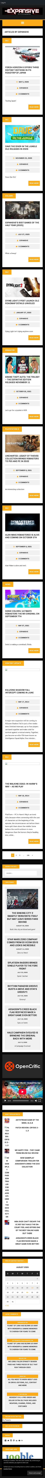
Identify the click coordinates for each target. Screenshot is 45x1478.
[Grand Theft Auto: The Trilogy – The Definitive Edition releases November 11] (22, 372)
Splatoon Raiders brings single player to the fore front (22, 965)
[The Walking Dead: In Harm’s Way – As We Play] (22, 779)
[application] (22, 1091)
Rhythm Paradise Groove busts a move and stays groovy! (23, 989)
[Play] (5, 1101)
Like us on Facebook (12, 1426)
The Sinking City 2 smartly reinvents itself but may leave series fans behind (22, 917)
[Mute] (36, 1101)
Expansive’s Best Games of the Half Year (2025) (22, 224)
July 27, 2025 (24, 234)
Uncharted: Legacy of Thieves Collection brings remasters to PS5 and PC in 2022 (22, 458)
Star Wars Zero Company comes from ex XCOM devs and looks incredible (22, 942)
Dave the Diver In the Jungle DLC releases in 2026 (21, 148)
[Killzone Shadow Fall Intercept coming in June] (22, 685)
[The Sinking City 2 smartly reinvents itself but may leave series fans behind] (22, 908)
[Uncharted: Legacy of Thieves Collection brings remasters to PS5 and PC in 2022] (22, 451)
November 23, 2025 (24, 158)
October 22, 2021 (23, 391)
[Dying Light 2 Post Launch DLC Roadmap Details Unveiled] (22, 295)
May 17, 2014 (23, 702)
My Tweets (6, 1420)
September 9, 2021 (24, 470)
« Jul (7, 1305)
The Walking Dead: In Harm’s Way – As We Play (21, 785)
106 (28, 855)
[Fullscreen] (40, 1101)
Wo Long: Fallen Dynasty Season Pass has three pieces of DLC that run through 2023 (23, 1364)
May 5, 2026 (24, 82)
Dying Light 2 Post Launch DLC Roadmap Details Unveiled (22, 302)
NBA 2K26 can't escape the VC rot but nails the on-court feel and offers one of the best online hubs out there (27, 1227)
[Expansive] (22, 11)
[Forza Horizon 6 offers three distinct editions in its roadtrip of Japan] (22, 62)
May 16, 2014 (23, 796)
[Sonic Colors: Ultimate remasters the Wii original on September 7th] (22, 606)
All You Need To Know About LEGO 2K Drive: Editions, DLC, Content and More (22, 1382)
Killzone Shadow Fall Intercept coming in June (19, 691)
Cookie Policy (8, 1469)
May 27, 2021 (23, 625)
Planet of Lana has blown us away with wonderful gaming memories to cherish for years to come (22, 1328)
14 (32, 1288)
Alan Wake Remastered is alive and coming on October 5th (22, 536)
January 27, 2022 (23, 312)
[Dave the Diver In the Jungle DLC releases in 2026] (22, 141)
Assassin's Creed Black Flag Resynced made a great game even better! (27, 1241)
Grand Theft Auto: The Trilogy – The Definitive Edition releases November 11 (22, 379)
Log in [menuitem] (3, 3)
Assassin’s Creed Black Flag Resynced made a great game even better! (22, 1012)
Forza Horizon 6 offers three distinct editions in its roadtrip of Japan (22, 70)
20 (27, 1292)
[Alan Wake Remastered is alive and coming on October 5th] (22, 530)
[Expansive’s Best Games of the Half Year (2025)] (22, 217)
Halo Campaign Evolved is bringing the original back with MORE (22, 1035)
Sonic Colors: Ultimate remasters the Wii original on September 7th (22, 614)
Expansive (23, 88)
